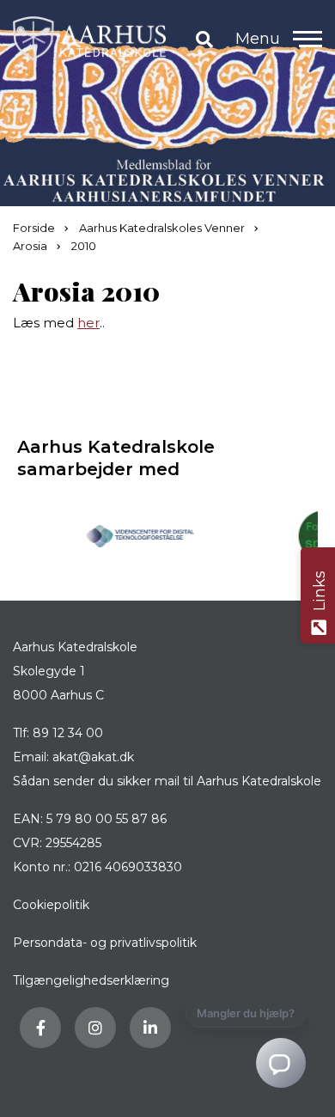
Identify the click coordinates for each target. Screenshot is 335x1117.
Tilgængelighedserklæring (91, 980)
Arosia (31, 246)
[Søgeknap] (204, 38)
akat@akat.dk (93, 757)
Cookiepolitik (51, 905)
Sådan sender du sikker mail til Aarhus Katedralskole (167, 781)
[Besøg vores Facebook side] (40, 1027)
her (88, 322)
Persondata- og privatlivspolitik (105, 942)
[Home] (89, 39)
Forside (35, 228)
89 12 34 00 (68, 733)
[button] (307, 38)
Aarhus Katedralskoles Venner (163, 228)
